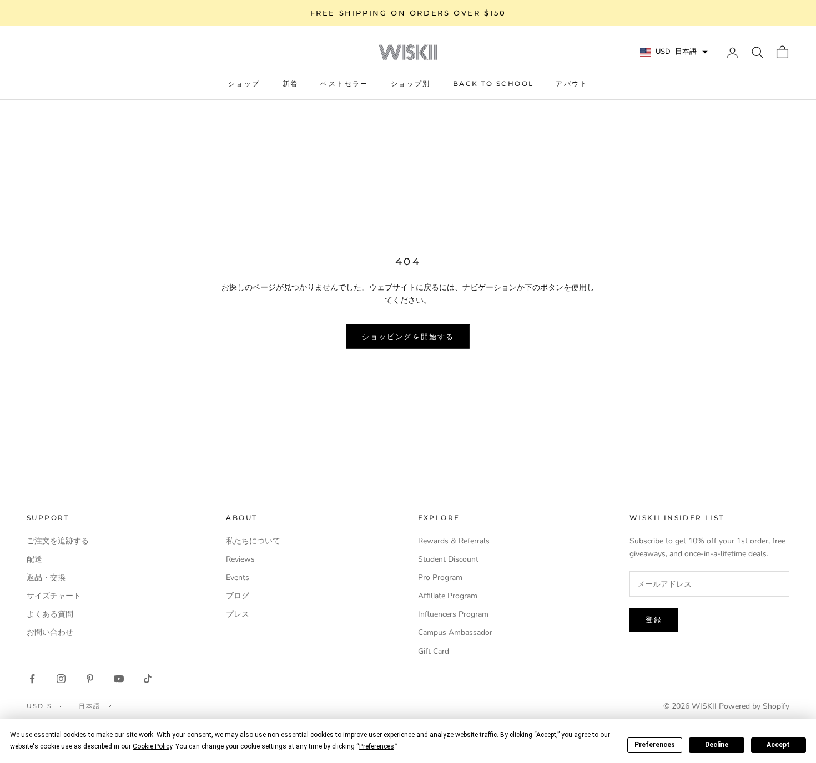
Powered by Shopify (754, 706)
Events (237, 577)
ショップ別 (411, 83)
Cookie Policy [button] (152, 746)
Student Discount (448, 559)
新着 (291, 83)
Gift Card (433, 651)
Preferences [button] (376, 746)
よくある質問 (50, 614)
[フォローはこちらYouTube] (118, 678)
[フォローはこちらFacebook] (32, 678)
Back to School (493, 83)
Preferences (654, 745)
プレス (237, 614)
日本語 (90, 706)
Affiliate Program (447, 596)
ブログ (237, 596)
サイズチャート (54, 596)
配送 (34, 559)
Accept (778, 745)
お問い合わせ (50, 632)
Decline (716, 745)
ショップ (244, 83)
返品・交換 (46, 577)
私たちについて (253, 541)
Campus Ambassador (455, 632)
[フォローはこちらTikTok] (147, 678)
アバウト (572, 83)
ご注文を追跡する (58, 541)
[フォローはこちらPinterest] (89, 678)
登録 (654, 619)
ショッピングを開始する (408, 336)
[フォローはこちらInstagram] (61, 678)
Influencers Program (453, 614)
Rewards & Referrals (454, 541)
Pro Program (440, 577)
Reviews (240, 559)
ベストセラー (344, 83)
